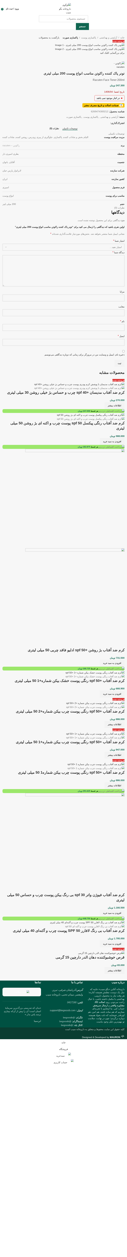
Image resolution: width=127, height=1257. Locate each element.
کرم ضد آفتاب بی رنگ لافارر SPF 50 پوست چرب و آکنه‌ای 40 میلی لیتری (69, 931)
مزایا (122, 291)
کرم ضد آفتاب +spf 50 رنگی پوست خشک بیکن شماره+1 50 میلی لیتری (70, 681)
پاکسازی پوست (88, 37)
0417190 (71, 1002)
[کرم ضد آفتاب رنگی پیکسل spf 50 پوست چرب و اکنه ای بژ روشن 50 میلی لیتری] (91, 414)
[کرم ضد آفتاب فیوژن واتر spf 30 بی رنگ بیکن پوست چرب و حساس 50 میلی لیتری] (75, 842)
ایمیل (121, 336)
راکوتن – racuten (11, 145)
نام (122, 321)
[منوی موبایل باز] (123, 8)
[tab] (70, 128)
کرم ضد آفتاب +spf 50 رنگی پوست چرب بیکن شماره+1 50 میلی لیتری (70, 742)
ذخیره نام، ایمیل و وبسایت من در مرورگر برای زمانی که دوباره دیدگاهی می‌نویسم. (84, 354)
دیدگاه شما (118, 252)
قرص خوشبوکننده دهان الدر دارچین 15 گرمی (90, 957)
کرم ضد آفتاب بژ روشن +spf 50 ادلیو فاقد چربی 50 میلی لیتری (76, 650)
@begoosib (69, 1017)
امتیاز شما (119, 240)
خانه (122, 37)
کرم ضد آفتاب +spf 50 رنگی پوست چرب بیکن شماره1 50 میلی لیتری (71, 772)
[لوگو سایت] (63, 8)
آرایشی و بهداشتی (108, 37)
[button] (112, 441)
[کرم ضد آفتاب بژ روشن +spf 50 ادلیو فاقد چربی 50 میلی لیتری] (75, 498)
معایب (121, 306)
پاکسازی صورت (70, 37)
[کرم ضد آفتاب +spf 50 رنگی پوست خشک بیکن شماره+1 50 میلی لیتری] (95, 672)
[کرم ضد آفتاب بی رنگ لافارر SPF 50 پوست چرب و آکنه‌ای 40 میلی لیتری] (87, 922)
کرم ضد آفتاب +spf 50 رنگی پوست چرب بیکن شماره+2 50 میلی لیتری (70, 711)
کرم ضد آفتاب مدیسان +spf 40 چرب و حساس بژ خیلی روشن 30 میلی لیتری (66, 392)
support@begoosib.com (63, 1010)
